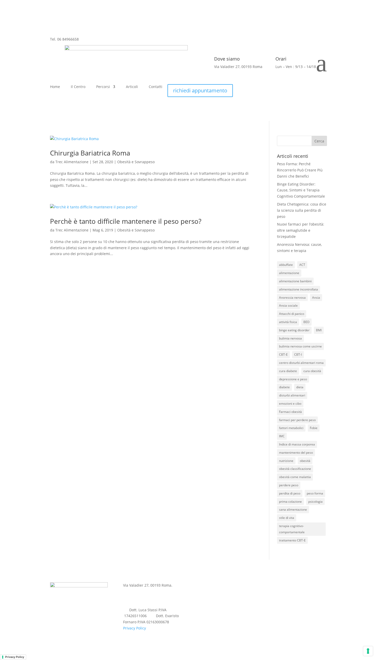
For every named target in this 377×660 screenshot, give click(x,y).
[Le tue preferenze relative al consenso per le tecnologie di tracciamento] (368, 651)
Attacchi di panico (291, 314)
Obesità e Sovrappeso (136, 161)
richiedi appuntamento (200, 90)
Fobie (314, 428)
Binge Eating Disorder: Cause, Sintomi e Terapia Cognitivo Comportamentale (301, 190)
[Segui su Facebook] (83, 43)
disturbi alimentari (292, 395)
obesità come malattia (295, 477)
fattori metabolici (291, 428)
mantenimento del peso (296, 452)
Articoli (132, 87)
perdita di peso (289, 493)
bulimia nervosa (290, 338)
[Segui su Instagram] (93, 43)
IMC (282, 436)
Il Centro (78, 87)
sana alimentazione (293, 509)
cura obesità (312, 371)
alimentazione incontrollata (298, 289)
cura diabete (288, 371)
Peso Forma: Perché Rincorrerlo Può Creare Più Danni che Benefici (300, 170)
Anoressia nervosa (292, 297)
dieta (299, 387)
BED (306, 322)
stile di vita (286, 518)
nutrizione (286, 461)
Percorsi (103, 87)
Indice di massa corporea (297, 444)
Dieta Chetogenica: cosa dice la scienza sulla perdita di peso (301, 210)
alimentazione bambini (295, 281)
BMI (319, 330)
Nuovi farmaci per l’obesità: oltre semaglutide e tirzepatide (300, 230)
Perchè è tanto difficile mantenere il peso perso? (125, 221)
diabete (284, 387)
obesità (305, 461)
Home (55, 87)
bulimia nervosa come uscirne (300, 346)
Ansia (316, 297)
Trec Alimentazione (71, 161)
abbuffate (286, 265)
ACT (302, 265)
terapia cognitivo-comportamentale (292, 529)
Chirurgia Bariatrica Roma (90, 153)
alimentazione (289, 273)
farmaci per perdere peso (297, 420)
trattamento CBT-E (292, 540)
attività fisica (288, 322)
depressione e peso (293, 379)
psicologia (315, 501)
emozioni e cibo (290, 403)
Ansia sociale (288, 305)
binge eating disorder (294, 330)
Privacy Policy (134, 628)
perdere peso (288, 485)
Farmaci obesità (290, 412)
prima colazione (290, 501)
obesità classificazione (295, 469)
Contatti (155, 87)
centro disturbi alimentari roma (301, 363)
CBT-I (298, 354)
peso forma (315, 493)
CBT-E (283, 354)
